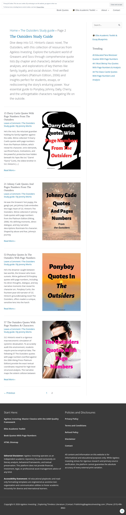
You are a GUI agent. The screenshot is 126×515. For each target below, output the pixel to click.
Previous (9, 392)
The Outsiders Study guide (38, 30)
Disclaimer (70, 439)
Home (14, 30)
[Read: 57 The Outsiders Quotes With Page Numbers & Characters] (61, 349)
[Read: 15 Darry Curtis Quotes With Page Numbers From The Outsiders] (61, 140)
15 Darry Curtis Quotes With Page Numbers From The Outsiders (19, 116)
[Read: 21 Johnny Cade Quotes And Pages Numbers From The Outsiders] (61, 211)
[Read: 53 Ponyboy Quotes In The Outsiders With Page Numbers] (61, 282)
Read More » (9, 170)
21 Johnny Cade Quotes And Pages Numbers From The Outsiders (19, 187)
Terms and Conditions (75, 425)
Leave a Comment (12, 123)
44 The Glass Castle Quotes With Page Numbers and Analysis (105, 76)
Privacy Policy (71, 419)
